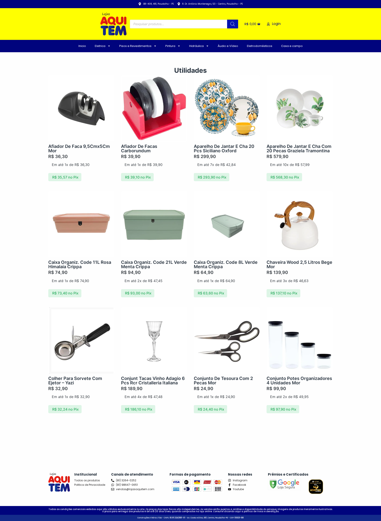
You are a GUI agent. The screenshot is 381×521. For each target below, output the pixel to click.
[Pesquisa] (232, 24)
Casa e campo (292, 46)
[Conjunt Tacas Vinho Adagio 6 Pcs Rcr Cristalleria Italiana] (154, 340)
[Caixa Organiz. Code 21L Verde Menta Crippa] (154, 224)
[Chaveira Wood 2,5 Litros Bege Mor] (300, 224)
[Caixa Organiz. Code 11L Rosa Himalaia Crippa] (81, 224)
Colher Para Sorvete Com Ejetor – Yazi (75, 380)
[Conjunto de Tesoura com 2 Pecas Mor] (227, 340)
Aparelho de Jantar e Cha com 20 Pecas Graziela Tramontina (299, 148)
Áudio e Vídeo (228, 46)
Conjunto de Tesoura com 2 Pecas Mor (223, 380)
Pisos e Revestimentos (135, 46)
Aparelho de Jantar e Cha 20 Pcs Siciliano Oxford (224, 148)
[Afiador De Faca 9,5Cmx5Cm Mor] (81, 108)
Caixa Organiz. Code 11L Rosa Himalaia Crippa (79, 264)
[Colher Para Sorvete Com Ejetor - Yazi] (81, 340)
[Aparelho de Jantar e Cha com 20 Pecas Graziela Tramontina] (300, 108)
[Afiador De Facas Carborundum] (154, 108)
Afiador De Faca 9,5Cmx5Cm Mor (79, 148)
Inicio (82, 46)
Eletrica (100, 46)
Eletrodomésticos (259, 46)
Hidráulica (196, 46)
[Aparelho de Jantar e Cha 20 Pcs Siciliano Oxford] (227, 108)
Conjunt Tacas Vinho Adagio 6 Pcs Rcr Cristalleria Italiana (153, 380)
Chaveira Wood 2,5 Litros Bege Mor (299, 264)
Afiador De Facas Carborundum (139, 148)
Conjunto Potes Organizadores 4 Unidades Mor (299, 380)
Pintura (170, 46)
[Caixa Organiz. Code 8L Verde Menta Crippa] (227, 224)
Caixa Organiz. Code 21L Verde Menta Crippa (154, 264)
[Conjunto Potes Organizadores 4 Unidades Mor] (300, 340)
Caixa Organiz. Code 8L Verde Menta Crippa (226, 264)
